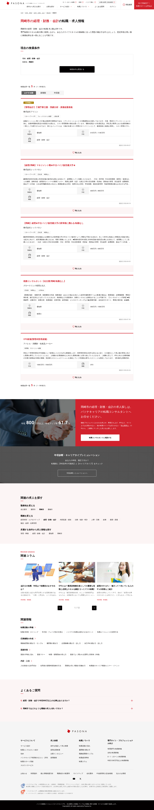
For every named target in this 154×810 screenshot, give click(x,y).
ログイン (113, 6)
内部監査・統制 (65, 520)
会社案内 (90, 773)
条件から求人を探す (34, 6)
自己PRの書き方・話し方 (93, 643)
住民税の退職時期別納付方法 (50, 666)
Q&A (22, 754)
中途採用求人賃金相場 (105, 773)
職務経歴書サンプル (86, 754)
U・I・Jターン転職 (68, 2)
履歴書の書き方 (52, 643)
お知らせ (24, 773)
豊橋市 (50, 509)
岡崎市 (59, 533)
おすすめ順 (28, 93)
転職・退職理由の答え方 (57, 654)
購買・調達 (114, 520)
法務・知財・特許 (81, 520)
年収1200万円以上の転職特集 (118, 760)
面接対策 (24, 650)
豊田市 (33, 509)
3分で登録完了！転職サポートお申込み (144, 4)
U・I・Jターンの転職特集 (117, 757)
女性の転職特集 (113, 753)
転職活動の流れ (84, 746)
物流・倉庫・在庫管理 (29, 523)
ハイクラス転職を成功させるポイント (80, 632)
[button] (94, 608)
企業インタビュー (57, 754)
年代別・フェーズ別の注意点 (52, 632)
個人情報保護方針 (47, 773)
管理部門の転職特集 (115, 749)
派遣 (80, 2)
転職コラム (83, 761)
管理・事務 (25, 533)
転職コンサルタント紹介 (29, 750)
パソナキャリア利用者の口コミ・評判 (34, 758)
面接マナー (41, 654)
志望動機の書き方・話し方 (71, 643)
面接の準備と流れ (27, 654)
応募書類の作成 (27, 639)
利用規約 (34, 773)
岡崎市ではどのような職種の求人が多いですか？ (42, 708)
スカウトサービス (27, 765)
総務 (104, 520)
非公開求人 (125, 425)
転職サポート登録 (27, 761)
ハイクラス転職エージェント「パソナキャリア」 (35, 3)
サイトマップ (78, 773)
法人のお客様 (121, 773)
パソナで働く (90, 2)
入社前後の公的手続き (29, 666)
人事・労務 (95, 520)
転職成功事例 (84, 758)
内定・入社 (25, 661)
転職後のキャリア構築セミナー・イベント (104, 666)
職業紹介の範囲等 (63, 773)
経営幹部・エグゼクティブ (30, 520)
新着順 (43, 93)
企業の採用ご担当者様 (106, 2)
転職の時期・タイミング (29, 632)
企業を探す (50, 6)
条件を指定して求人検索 (59, 746)
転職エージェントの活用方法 (107, 632)
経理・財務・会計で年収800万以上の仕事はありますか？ (45, 700)
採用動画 (54, 758)
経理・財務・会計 (38, 533)
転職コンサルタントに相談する (100, 438)
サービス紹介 (25, 746)
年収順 (56, 93)
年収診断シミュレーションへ (77, 473)
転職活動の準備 (27, 627)
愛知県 (51, 533)
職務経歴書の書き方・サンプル (32, 643)
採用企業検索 (55, 750)
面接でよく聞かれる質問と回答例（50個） (85, 654)
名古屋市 (24, 509)
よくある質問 (99, 6)
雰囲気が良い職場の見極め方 (75, 666)
